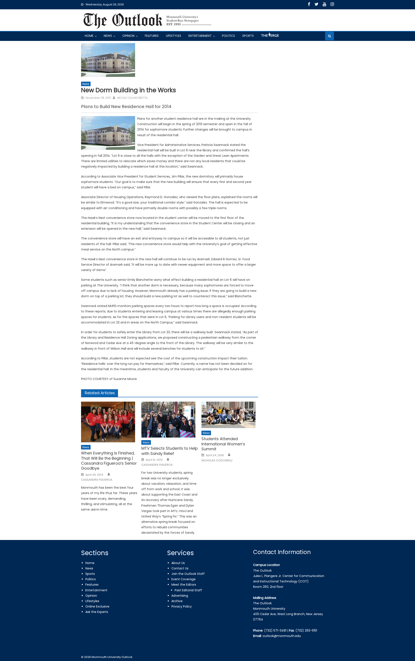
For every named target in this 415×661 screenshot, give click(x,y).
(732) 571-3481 (275, 630)
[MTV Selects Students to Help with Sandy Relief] (169, 420)
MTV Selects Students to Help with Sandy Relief (169, 451)
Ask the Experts (96, 612)
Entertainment (200, 36)
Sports (248, 36)
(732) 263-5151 (306, 630)
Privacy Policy (181, 606)
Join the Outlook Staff (188, 574)
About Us (178, 563)
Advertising (179, 595)
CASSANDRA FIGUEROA (96, 480)
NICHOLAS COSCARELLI (216, 460)
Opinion (128, 36)
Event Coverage (183, 579)
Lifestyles (173, 36)
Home (89, 36)
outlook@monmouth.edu (282, 636)
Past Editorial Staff (188, 590)
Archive (177, 601)
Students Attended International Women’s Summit (223, 443)
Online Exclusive (97, 606)
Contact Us (179, 568)
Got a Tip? (269, 36)
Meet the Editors (183, 584)
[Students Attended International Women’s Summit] (229, 415)
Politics (228, 36)
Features (152, 36)
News (108, 36)
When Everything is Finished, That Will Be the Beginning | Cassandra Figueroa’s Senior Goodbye (109, 461)
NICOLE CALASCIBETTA (132, 98)
